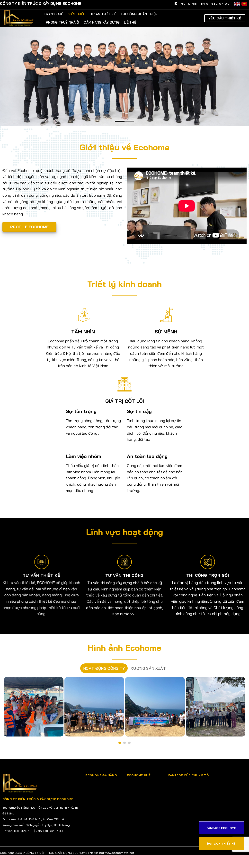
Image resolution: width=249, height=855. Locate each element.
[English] (237, 3)
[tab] (104, 668)
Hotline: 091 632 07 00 (18, 831)
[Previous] (11, 76)
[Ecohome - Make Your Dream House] (31, 18)
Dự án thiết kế (103, 14)
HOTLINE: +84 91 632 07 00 (205, 3)
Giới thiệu (76, 14)
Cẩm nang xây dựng (102, 22)
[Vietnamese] (245, 3)
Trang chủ (53, 14)
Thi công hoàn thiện (139, 14)
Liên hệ (130, 22)
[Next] (237, 76)
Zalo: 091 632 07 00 (49, 831)
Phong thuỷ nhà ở (62, 22)
